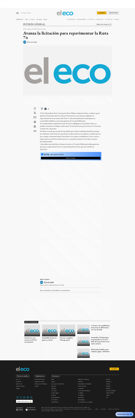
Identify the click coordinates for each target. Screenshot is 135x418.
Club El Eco (109, 19)
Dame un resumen (70, 158)
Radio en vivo (100, 19)
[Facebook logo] (27, 398)
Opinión (45, 19)
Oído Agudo (39, 19)
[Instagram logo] (31, 398)
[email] (34, 117)
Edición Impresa (82, 19)
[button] (42, 108)
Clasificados (71, 19)
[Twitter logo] (20, 398)
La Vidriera (32, 19)
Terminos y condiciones (113, 409)
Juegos (117, 19)
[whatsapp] (34, 126)
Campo (26, 19)
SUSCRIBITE (101, 13)
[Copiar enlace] (34, 131)
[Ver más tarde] (34, 108)
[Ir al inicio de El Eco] (65, 12)
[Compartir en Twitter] (34, 113)
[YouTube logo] (17, 398)
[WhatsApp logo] (24, 398)
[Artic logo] (19, 409)
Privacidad (103, 409)
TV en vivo (91, 19)
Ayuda (96, 409)
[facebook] (34, 122)
